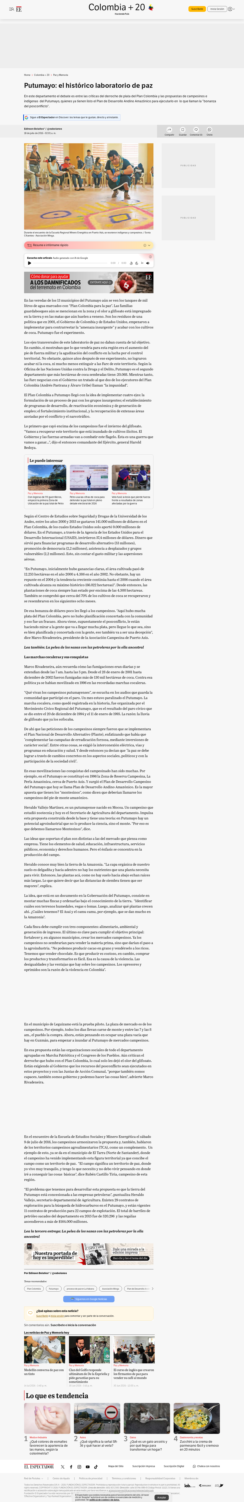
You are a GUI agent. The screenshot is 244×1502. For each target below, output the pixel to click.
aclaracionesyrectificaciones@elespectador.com (131, 1490)
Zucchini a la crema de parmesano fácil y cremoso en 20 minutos (199, 1445)
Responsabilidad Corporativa (160, 1478)
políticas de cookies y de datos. (104, 1499)
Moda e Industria (38, 1437)
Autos (83, 1437)
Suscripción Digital (174, 1466)
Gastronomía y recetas (191, 1437)
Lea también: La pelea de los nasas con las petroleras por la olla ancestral (84, 647)
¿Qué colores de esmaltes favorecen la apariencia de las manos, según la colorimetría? (49, 1447)
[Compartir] (169, 130)
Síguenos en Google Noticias (91, 1299)
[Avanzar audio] (136, 263)
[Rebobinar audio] (131, 263)
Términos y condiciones (124, 1478)
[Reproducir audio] (29, 263)
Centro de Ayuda (61, 1478)
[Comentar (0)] (196, 130)
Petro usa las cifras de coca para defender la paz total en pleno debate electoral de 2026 (87, 500)
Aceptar (161, 1497)
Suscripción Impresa (143, 1466)
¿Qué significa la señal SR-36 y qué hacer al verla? (98, 1444)
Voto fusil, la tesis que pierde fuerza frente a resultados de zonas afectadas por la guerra (131, 500)
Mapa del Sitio (115, 1466)
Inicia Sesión (217, 9)
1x (142, 262)
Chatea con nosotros (208, 1466)
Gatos (133, 1437)
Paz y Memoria (35, 493)
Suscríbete (197, 9)
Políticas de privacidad (90, 1478)
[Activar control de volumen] (147, 263)
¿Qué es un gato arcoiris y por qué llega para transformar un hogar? (148, 1445)
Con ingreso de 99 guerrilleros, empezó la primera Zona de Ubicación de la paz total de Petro (46, 500)
